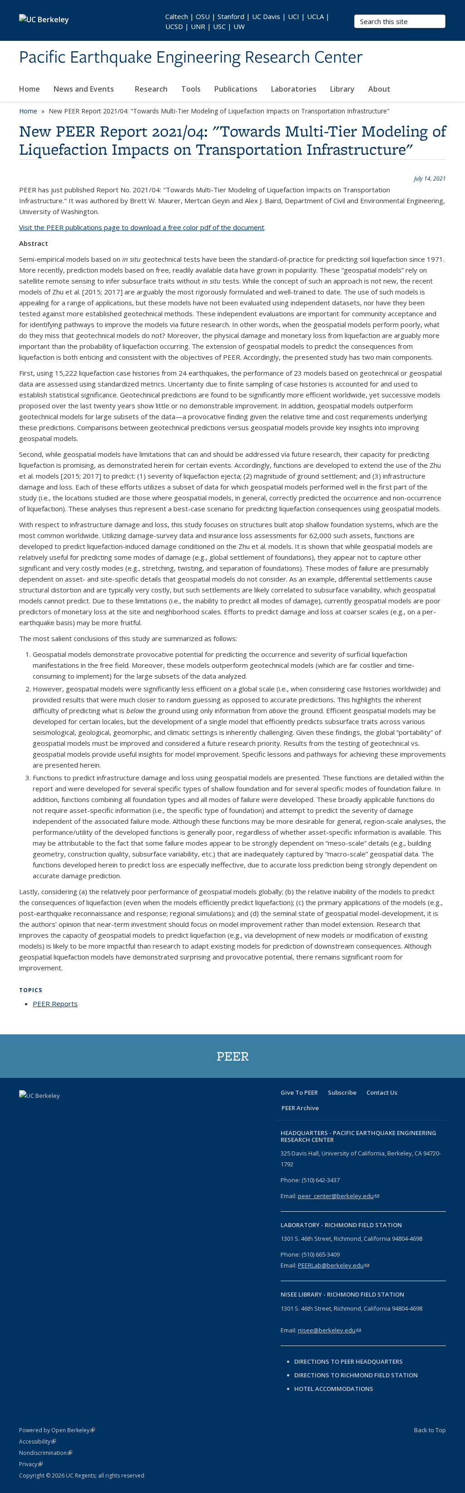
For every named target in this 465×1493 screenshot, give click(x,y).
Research (151, 89)
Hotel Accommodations (333, 1389)
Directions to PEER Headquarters (349, 1361)
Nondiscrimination (45, 1453)
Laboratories (294, 89)
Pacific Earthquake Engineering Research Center (191, 58)
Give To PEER (299, 1092)
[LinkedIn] (62, 1111)
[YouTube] (80, 1111)
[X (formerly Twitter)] (45, 1111)
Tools (191, 89)
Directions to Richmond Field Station (356, 1375)
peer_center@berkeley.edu (338, 1196)
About (380, 89)
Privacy (31, 1464)
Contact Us (381, 1092)
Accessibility (37, 1441)
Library (342, 89)
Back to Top (430, 1430)
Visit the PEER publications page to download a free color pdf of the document (141, 227)
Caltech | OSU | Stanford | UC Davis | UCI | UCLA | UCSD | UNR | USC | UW (247, 21)
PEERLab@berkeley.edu (333, 1265)
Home (29, 89)
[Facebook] (27, 1111)
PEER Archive (300, 1108)
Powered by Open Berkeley (57, 1430)
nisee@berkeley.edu (329, 1330)
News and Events (85, 89)
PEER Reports (55, 1003)
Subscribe (342, 1092)
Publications (235, 89)
